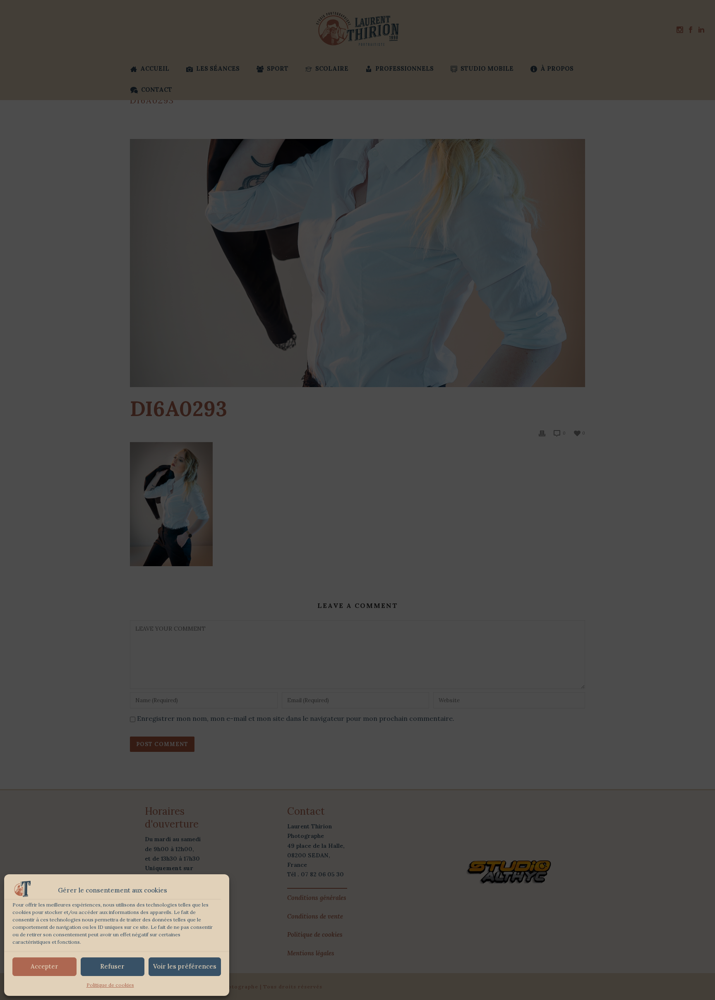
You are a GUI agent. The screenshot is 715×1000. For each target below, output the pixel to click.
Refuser (112, 966)
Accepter (44, 966)
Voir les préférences (184, 966)
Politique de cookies (110, 985)
